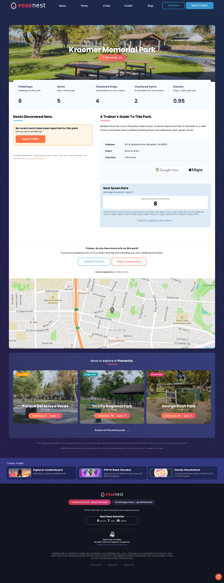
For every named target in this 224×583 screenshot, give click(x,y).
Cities (106, 6)
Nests (62, 6)
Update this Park (94, 261)
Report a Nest (199, 5)
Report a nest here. (35, 158)
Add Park (173, 5)
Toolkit (128, 6)
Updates (129, 564)
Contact (96, 564)
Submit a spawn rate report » (155, 220)
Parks (84, 6)
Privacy (113, 564)
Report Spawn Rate (129, 261)
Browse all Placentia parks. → (112, 430)
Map (150, 6)
